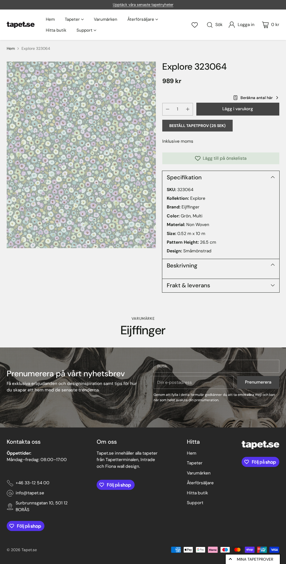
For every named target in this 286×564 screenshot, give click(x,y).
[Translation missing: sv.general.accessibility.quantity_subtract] (168, 109)
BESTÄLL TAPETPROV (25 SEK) (197, 125)
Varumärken (199, 473)
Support (195, 503)
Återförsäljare (200, 483)
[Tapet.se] (21, 25)
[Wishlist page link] (195, 25)
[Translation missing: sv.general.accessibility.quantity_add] (188, 109)
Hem (11, 48)
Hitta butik (197, 493)
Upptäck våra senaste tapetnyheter (143, 4)
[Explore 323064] (81, 155)
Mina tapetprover (255, 559)
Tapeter (194, 463)
